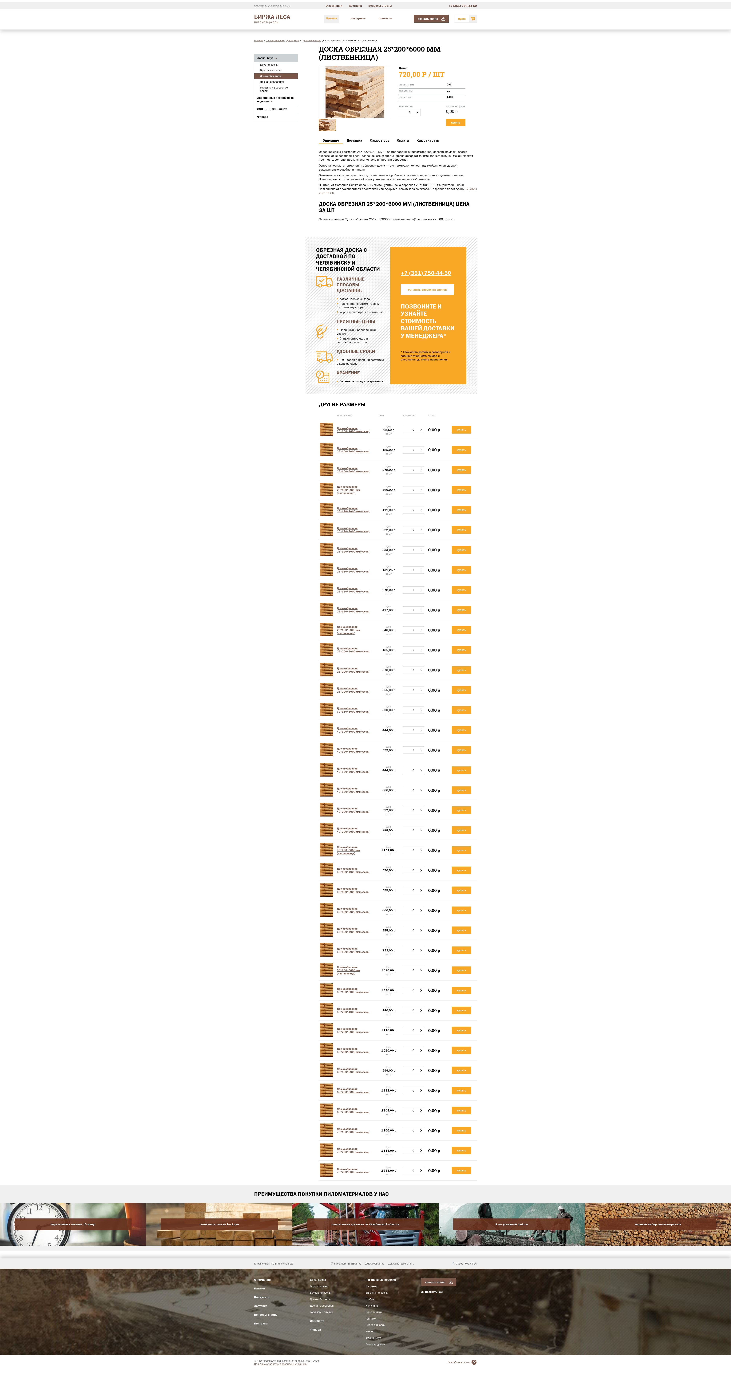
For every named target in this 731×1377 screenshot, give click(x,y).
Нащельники (374, 1312)
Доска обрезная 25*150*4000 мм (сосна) (353, 590)
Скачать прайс (428, 18)
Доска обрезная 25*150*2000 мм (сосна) (353, 570)
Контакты (385, 18)
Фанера (262, 116)
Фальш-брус (373, 1338)
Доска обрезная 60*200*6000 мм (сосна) (353, 1090)
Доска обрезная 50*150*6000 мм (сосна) (353, 950)
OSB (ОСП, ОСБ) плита (272, 109)
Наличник (372, 1305)
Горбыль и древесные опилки (274, 89)
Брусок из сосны (270, 70)
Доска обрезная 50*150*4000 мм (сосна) (353, 930)
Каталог (332, 18)
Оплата (403, 140)
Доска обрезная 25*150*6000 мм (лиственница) (348, 630)
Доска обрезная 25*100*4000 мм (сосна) (353, 450)
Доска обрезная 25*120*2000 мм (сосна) (353, 510)
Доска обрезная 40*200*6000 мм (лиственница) (348, 850)
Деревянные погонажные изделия (275, 99)
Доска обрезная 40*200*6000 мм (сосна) (353, 830)
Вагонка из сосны (377, 1292)
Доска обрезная (311, 40)
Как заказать (428, 140)
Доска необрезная (272, 81)
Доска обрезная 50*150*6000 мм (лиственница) (348, 970)
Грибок (370, 1299)
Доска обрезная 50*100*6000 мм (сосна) (353, 890)
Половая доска (375, 1344)
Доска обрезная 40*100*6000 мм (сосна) (353, 730)
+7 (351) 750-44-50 (463, 5)
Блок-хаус (372, 1286)
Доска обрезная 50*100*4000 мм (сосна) (353, 870)
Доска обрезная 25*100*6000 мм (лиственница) (348, 490)
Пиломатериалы (275, 40)
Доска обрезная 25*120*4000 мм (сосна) (353, 530)
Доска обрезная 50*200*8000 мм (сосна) (353, 1050)
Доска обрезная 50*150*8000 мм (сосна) (353, 990)
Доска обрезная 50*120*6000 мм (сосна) (353, 910)
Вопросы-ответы (380, 5)
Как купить (358, 18)
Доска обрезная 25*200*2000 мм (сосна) (353, 650)
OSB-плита (317, 1320)
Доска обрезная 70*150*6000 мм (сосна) (353, 1130)
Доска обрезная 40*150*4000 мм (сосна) (353, 770)
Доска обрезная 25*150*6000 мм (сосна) (353, 610)
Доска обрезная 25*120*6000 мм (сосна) (353, 550)
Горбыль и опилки (321, 1312)
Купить (455, 122)
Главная (258, 40)
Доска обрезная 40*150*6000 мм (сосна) (353, 790)
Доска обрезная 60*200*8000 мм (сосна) (353, 1110)
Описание (331, 140)
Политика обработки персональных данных (280, 1363)
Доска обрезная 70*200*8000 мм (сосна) (353, 1170)
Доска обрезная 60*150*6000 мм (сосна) (353, 1070)
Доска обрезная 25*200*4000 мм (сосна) (353, 670)
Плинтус (371, 1318)
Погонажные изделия (381, 1279)
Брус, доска (318, 1279)
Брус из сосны (269, 64)
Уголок (370, 1331)
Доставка (355, 5)
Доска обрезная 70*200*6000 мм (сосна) (353, 1150)
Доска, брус (292, 40)
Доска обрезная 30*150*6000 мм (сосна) (353, 710)
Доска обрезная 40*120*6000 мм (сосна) (353, 750)
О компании (334, 5)
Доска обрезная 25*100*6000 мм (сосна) (353, 470)
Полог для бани (375, 1325)
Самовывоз (379, 140)
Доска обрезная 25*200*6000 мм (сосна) (353, 690)
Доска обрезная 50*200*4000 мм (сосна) (353, 1010)
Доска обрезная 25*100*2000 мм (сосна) (353, 430)
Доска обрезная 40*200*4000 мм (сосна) (353, 810)
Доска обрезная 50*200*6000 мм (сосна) (353, 1030)
